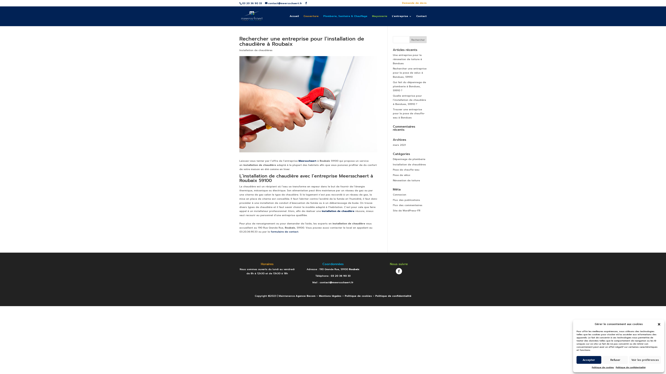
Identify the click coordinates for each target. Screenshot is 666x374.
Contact (421, 16)
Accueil (294, 16)
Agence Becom (305, 296)
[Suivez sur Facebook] (399, 271)
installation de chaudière (338, 211)
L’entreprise (400, 16)
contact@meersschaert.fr (336, 282)
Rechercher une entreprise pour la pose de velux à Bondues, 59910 (409, 73)
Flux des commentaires (407, 205)
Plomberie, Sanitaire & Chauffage (345, 16)
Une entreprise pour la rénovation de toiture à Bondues (407, 59)
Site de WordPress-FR (406, 210)
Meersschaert (307, 161)
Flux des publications (406, 200)
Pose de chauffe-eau (406, 170)
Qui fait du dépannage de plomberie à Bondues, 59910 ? (409, 86)
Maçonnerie (379, 16)
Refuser (615, 360)
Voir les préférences (645, 360)
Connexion (399, 195)
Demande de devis (414, 3)
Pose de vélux (401, 175)
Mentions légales (330, 296)
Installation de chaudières (255, 50)
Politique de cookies (603, 367)
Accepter (589, 360)
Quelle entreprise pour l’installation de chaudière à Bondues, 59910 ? (409, 100)
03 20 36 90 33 (341, 276)
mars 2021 (399, 145)
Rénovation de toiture (406, 180)
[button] (659, 324)
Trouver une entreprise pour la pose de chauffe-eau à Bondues (409, 114)
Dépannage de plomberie (409, 159)
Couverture (311, 16)
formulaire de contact (284, 232)
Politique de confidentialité (631, 367)
